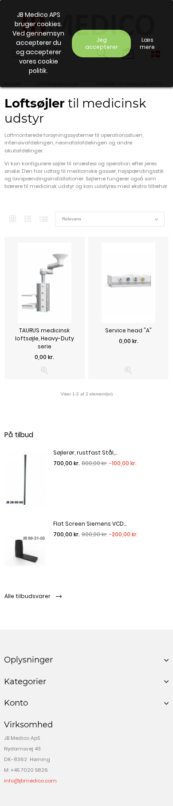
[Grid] (12, 219)
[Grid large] (27, 219)
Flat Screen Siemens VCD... (89, 523)
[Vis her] (44, 370)
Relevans (110, 219)
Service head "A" (128, 330)
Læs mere (147, 43)
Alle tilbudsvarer (28, 596)
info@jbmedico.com (30, 780)
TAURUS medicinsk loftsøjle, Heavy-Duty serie (44, 338)
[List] (43, 219)
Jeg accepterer (101, 43)
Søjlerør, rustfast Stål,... (85, 452)
